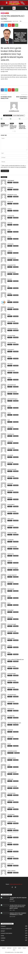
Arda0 (9, 230)
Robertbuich (10, 708)
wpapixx (9, 842)
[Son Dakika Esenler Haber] (14, 3)
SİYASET (24, 948)
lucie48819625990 (12, 547)
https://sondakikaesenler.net (12, 832)
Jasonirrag (10, 462)
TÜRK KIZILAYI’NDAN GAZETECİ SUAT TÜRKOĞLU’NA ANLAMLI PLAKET (22, 126)
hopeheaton (10, 434)
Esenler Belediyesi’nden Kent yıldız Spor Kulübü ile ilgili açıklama (13, 126)
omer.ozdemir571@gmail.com (15, 659)
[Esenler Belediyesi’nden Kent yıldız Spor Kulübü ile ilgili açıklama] (14, 121)
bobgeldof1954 (11, 265)
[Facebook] (12, 887)
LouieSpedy (10, 539)
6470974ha (10, 187)
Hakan (9, 413)
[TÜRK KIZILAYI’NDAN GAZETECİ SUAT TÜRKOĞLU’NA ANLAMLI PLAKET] (23, 121)
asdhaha (9, 251)
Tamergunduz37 (11, 772)
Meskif (9, 596)
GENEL (2, 935)
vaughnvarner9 (11, 821)
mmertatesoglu (11, 624)
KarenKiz (9, 497)
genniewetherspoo (12, 399)
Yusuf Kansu (10, 856)
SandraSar (10, 730)
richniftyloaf (10, 701)
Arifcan (9, 237)
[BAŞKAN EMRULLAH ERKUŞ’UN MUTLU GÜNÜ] (5, 121)
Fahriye (9, 356)
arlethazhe (10, 244)
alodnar (9, 208)
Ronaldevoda (10, 716)
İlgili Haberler (7, 115)
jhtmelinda (10, 490)
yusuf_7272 (10, 863)
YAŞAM (7, 13)
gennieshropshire (12, 392)
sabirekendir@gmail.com (14, 723)
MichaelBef (10, 610)
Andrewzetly (10, 216)
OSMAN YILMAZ (11, 666)
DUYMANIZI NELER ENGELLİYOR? (6, 97)
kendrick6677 (10, 504)
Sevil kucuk (10, 737)
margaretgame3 (11, 575)
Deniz (8, 314)
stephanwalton (11, 758)
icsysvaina (10, 441)
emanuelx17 (10, 349)
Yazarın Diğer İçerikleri (18, 115)
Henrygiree (10, 427)
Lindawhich (10, 525)
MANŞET (3, 931)
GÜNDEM (3, 938)
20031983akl (10, 180)
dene (8, 300)
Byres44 (9, 279)
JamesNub (10, 455)
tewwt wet (10, 779)
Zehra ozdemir (11, 870)
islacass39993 (11, 448)
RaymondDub (11, 687)
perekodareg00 (11, 673)
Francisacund (11, 370)
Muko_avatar (11, 638)
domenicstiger (11, 335)
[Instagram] (15, 887)
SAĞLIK (19, 948)
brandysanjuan (11, 272)
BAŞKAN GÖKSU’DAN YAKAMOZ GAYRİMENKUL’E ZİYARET (18, 913)
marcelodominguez (12, 568)
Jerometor (10, 483)
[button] (25, 8)
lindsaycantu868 (11, 532)
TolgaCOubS (10, 807)
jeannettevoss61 (11, 469)
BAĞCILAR (9, 948)
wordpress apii (11, 828)
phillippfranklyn (11, 680)
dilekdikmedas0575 (12, 328)
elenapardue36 (11, 342)
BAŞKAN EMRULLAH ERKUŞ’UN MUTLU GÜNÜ (5, 125)
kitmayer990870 (11, 511)
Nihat (8, 652)
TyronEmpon (10, 814)
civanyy (9, 293)
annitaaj (9, 223)
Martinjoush (10, 589)
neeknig (9, 645)
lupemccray (10, 554)
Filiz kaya (9, 363)
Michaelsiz (10, 617)
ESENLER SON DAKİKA (6, 933)
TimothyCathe (11, 793)
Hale (8, 420)
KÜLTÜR (14, 948)
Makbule (9, 561)
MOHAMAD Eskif (11, 631)
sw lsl (8, 765)
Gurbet (9, 406)
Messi (8, 603)
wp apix (9, 835)
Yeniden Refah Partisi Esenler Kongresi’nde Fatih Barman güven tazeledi (18, 906)
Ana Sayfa (2, 11)
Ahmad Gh (10, 201)
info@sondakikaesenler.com (16, 884)
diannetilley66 (11, 321)
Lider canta (10, 518)
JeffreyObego (10, 476)
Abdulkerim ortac (12, 194)
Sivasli (9, 744)
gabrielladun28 (11, 385)
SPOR (14, 949)
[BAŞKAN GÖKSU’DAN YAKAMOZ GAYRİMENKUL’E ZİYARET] (5, 915)
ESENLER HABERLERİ (6, 928)
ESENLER (7, 11)
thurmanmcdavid (12, 786)
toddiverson (10, 800)
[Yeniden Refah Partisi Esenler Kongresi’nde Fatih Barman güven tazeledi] (5, 907)
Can (8, 286)
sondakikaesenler (7, 21)
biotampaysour (11, 258)
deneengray (10, 307)
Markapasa (10, 582)
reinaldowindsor (11, 694)
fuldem (9, 377)
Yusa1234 (9, 849)
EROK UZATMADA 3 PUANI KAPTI (21, 97)
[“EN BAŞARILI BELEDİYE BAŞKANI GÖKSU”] (5, 900)
